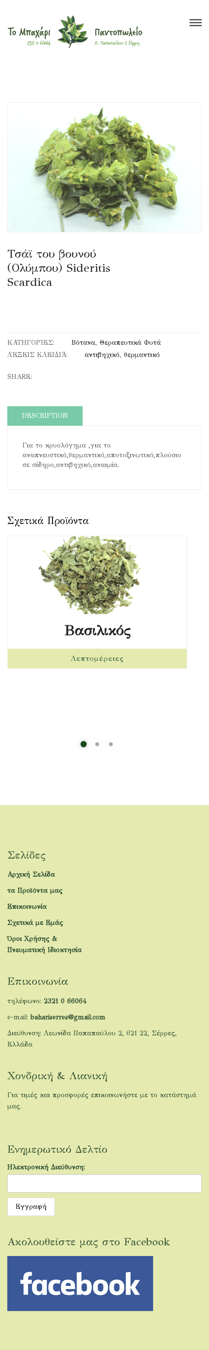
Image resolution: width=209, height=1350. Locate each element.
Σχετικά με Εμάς (35, 923)
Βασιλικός (97, 630)
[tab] (45, 416)
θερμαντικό (142, 355)
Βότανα (83, 342)
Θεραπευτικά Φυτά (130, 342)
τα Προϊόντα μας (35, 890)
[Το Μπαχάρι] (75, 32)
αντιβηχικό (102, 355)
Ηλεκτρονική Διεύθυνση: (46, 1167)
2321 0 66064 (65, 1001)
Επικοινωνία (27, 906)
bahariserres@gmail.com (68, 1017)
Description (45, 416)
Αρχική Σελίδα (31, 874)
